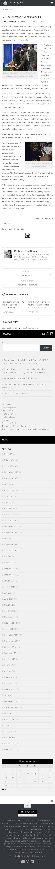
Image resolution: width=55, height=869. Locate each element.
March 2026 (9, 454)
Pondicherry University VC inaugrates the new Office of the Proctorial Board (39, 305)
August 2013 (9, 659)
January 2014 (10, 629)
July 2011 (8, 725)
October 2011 (10, 713)
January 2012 (10, 695)
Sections (5, 420)
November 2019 (11, 544)
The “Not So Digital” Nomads (16, 393)
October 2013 (10, 647)
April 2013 (8, 671)
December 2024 (11, 526)
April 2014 (8, 611)
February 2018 (10, 568)
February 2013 (10, 677)
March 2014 (9, 617)
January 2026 (10, 466)
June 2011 (8, 731)
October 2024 (10, 538)
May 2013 (8, 665)
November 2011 (11, 707)
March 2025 (9, 514)
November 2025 (11, 478)
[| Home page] (21, 3)
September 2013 (11, 653)
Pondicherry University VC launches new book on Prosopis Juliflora (13, 305)
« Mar (4, 789)
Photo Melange (8, 417)
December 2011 (11, 701)
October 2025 (10, 484)
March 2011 (9, 743)
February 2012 (10, 689)
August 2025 (9, 490)
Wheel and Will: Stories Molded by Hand (21, 378)
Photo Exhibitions (9, 414)
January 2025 (10, 520)
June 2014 (8, 599)
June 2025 (8, 496)
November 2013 (11, 641)
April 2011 (8, 737)
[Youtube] (43, 333)
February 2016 (10, 575)
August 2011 (9, 719)
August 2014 (9, 587)
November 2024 (11, 532)
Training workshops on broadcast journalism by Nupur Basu (26, 429)
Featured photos (9, 407)
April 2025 (8, 508)
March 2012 (9, 683)
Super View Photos (10, 423)
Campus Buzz (8, 9)
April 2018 (8, 556)
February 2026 (10, 460)
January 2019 (10, 550)
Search (5, 343)
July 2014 (8, 593)
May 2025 (8, 502)
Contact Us (7, 404)
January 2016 (10, 581)
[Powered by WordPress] (19, 856)
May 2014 (8, 605)
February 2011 (10, 749)
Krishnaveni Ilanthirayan (15, 22)
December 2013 (11, 635)
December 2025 (11, 472)
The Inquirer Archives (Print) (14, 426)
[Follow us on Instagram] (47, 333)
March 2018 (9, 562)
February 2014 (10, 623)
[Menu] (52, 3)
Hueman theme (39, 856)
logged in (16, 328)
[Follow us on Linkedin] (51, 333)
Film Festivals (7, 411)
